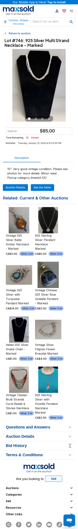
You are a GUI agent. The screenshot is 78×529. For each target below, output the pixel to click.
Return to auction (20, 33)
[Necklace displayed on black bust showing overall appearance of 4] (29, 119)
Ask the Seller (42, 187)
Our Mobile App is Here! (39, 2)
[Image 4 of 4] (49, 119)
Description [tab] (22, 157)
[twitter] (28, 524)
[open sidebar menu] (71, 11)
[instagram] (8, 524)
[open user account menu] (57, 11)
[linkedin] (39, 524)
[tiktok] (59, 524)
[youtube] (49, 524)
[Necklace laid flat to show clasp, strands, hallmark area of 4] (36, 119)
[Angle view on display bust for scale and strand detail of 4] (42, 119)
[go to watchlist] (64, 11)
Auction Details (15, 187)
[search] (71, 22)
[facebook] (18, 524)
